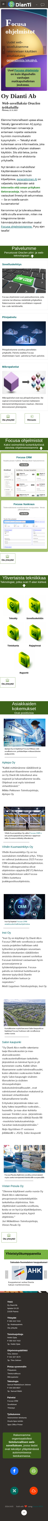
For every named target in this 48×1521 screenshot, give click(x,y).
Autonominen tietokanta (17, 1418)
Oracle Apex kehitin (15, 1421)
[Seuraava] (44, 50)
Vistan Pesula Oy (13, 1186)
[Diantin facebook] (14, 1472)
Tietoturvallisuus (13, 1373)
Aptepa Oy (10, 762)
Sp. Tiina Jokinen (14, 1360)
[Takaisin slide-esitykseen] (31, 255)
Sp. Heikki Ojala (13, 1344)
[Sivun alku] (24, 1512)
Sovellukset (12, 1404)
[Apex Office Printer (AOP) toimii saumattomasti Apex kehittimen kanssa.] (33, 1472)
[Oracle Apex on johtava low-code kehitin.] (14, 1491)
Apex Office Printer (15, 1425)
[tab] (19, 88)
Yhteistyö (11, 1408)
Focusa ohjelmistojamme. (17, 226)
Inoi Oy (8, 932)
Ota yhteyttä (12, 1328)
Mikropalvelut (12, 1377)
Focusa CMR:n (36, 833)
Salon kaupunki (13, 1042)
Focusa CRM (12, 1401)
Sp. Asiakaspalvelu (15, 1324)
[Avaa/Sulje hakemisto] (3, 4)
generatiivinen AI (27, 179)
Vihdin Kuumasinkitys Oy (17, 846)
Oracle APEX (38, 1506)
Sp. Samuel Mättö (14, 1391)
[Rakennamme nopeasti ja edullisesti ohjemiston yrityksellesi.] (24, 475)
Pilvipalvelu (11, 1370)
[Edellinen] (3, 50)
